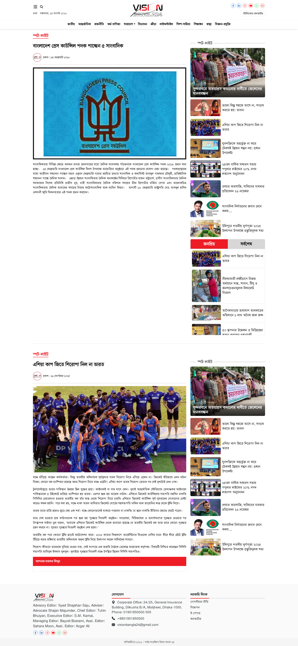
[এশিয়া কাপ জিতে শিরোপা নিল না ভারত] (109, 429)
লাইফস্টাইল (166, 24)
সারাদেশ (128, 24)
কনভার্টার (195, 619)
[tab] (209, 244)
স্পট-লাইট (204, 43)
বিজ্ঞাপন (195, 607)
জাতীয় (71, 24)
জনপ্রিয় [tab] (209, 244)
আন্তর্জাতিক (84, 24)
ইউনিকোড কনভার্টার (253, 13)
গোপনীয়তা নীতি (199, 602)
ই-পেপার (195, 613)
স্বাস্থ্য (209, 24)
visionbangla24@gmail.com (137, 625)
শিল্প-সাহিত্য (183, 24)
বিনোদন (142, 24)
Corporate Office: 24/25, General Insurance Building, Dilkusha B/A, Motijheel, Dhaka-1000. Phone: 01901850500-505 (147, 607)
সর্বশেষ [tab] (246, 244)
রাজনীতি (99, 24)
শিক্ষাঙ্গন (198, 24)
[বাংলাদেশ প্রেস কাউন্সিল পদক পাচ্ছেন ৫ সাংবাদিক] (109, 113)
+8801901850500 (130, 618)
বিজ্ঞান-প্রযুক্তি (223, 24)
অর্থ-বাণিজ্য (113, 24)
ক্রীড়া (153, 24)
